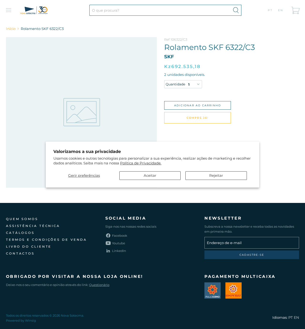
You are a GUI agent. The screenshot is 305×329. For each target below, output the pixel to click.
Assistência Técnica (33, 226)
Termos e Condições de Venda (46, 239)
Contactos (20, 253)
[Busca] (235, 10)
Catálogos (20, 233)
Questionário (99, 285)
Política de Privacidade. (140, 163)
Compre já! (198, 117)
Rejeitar (216, 175)
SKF (169, 56)
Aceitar (150, 175)
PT (270, 10)
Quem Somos (22, 219)
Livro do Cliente (28, 246)
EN (281, 10)
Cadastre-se (251, 254)
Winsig (30, 320)
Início (10, 29)
